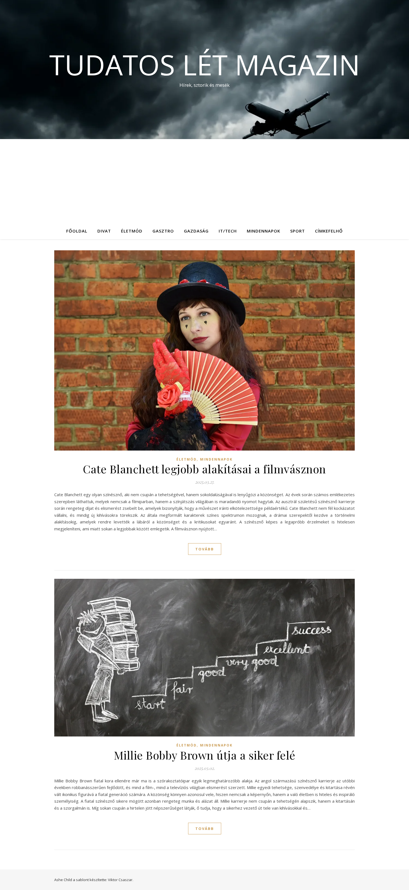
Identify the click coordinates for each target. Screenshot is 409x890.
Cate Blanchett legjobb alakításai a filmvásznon (204, 468)
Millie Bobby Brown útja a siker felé (204, 755)
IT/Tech (228, 231)
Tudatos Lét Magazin (204, 64)
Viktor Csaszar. (120, 879)
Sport (297, 231)
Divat (104, 231)
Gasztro (163, 231)
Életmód (131, 231)
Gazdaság (196, 231)
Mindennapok (263, 231)
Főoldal (76, 231)
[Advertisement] (204, 181)
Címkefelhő (329, 231)
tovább (204, 549)
